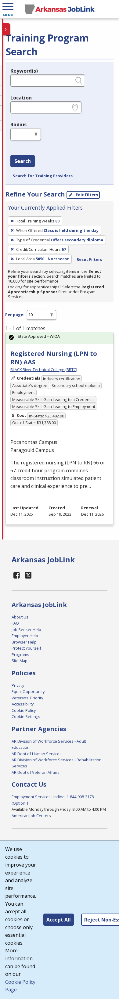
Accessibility (23, 704)
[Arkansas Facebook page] (17, 575)
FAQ (15, 623)
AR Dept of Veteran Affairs (36, 772)
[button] (8, 9)
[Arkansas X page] (28, 575)
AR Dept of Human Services (37, 753)
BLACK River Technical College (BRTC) (43, 369)
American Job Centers (31, 815)
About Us (20, 617)
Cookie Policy (24, 710)
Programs (20, 654)
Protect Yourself (26, 648)
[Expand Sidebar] (6, 29)
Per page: (14, 314)
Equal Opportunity (28, 691)
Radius (18, 124)
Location (21, 97)
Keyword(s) (24, 70)
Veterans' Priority (27, 698)
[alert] (59, 338)
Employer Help (25, 635)
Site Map (19, 660)
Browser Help (24, 642)
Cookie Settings (26, 716)
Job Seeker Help (26, 629)
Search (22, 161)
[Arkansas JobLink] (59, 9)
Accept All (58, 919)
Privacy (18, 685)
